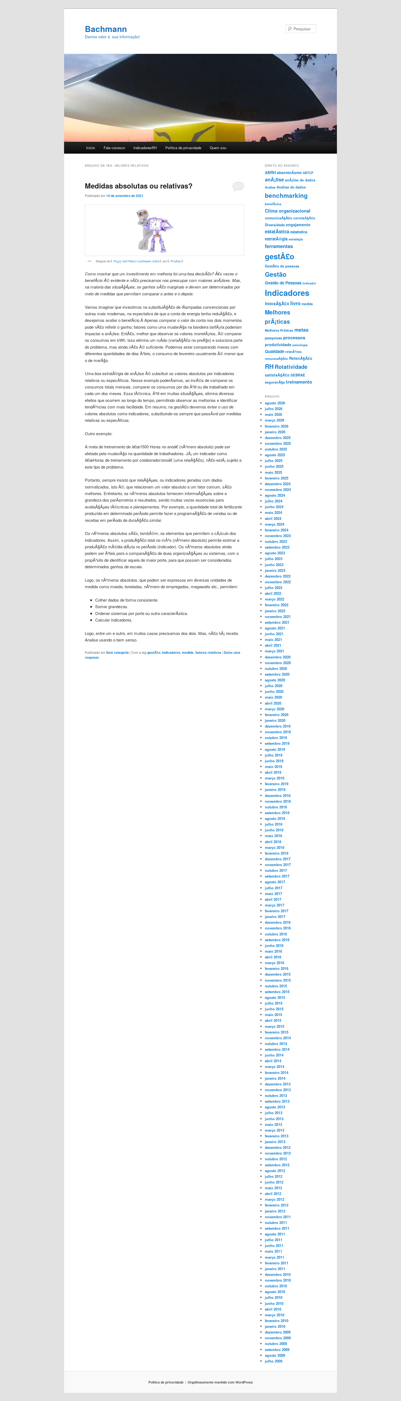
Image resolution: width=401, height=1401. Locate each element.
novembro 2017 (278, 864)
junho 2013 (274, 1118)
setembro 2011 (277, 1228)
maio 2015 (273, 1014)
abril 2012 (273, 1193)
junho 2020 (274, 691)
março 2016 (274, 962)
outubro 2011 (276, 1222)
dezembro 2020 (278, 657)
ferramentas (279, 246)
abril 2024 (273, 518)
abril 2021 (273, 645)
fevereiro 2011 (276, 1262)
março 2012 (274, 1199)
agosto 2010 (275, 1291)
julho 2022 (273, 587)
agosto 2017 (275, 881)
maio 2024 (273, 512)
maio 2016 (273, 951)
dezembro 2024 (278, 483)
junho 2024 (274, 506)
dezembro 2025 (278, 437)
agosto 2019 (275, 749)
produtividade (278, 344)
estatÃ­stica (277, 231)
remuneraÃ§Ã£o (276, 358)
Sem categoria (117, 652)
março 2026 (274, 420)
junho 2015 (274, 1008)
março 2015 (274, 1026)
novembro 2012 (278, 1153)
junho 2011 (274, 1245)
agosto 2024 (275, 495)
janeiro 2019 (275, 789)
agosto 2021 (275, 628)
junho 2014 (274, 1055)
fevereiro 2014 (276, 1072)
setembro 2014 (277, 1049)
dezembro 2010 (278, 1274)
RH (269, 366)
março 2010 (274, 1314)
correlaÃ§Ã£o (304, 218)
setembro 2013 (277, 1101)
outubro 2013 (276, 1095)
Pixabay (175, 261)
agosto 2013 (275, 1106)
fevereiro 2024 (276, 529)
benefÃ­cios (273, 204)
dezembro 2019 (278, 726)
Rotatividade (291, 366)
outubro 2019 (276, 737)
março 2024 (274, 524)
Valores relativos (208, 652)
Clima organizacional (287, 210)
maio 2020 (273, 697)
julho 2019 (273, 755)
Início (90, 147)
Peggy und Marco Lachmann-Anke (136, 261)
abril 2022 (273, 593)
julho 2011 (273, 1239)
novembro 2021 (278, 616)
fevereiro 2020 (276, 714)
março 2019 (274, 778)
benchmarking (286, 195)
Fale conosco (114, 147)
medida (187, 652)
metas (301, 329)
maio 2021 (273, 639)
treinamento (299, 381)
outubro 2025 (276, 449)
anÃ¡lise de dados (300, 180)
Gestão (275, 274)
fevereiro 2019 (276, 783)
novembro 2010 (278, 1280)
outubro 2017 (276, 870)
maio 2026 (273, 414)
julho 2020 (273, 685)
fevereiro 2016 (276, 968)
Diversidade (275, 224)
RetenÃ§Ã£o (300, 358)
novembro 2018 (278, 801)
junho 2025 (274, 466)
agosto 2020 (275, 679)
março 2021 (274, 651)
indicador (309, 283)
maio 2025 (273, 472)
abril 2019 (273, 772)
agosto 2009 (275, 1355)
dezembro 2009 (278, 1332)
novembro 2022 (278, 581)
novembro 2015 (278, 980)
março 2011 (274, 1257)
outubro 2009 (276, 1343)
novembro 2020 (278, 662)
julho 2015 (273, 1003)
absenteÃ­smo (289, 172)
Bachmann (106, 28)
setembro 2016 (277, 939)
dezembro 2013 (278, 1084)
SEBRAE (298, 375)
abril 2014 (273, 1060)
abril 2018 (273, 841)
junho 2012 (274, 1182)
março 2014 (274, 1066)
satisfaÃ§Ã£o (277, 375)
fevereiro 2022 (276, 604)
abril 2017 (273, 899)
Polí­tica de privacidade (183, 147)
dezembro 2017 (278, 858)
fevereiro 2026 (276, 426)
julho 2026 (273, 408)
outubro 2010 (276, 1285)
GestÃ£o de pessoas (282, 266)
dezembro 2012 (278, 1147)
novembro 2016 (278, 928)
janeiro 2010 (275, 1326)
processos (294, 337)
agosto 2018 (275, 818)
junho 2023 (274, 564)
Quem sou (218, 147)
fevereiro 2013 (276, 1135)
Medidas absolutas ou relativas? (139, 186)
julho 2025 (273, 460)
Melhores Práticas (279, 330)
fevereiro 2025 (276, 478)
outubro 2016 (276, 934)
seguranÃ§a (275, 382)
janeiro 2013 (275, 1141)
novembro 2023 (278, 535)
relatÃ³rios (293, 351)
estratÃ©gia (276, 239)
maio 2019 (273, 766)
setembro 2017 (277, 876)
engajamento (298, 224)
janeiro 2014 (275, 1078)
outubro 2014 (276, 1043)
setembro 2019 (277, 743)
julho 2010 (273, 1297)
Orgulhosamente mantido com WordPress (220, 1382)
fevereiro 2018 (276, 853)
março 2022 (274, 599)
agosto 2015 (275, 997)
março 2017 (274, 905)
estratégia (296, 239)
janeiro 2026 (275, 431)
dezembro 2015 (278, 974)
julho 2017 (273, 887)
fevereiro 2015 (276, 1032)
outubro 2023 (276, 541)
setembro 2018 (277, 812)
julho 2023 (273, 558)
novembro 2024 (278, 489)
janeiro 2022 (275, 610)
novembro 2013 (278, 1089)
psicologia (299, 345)
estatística (298, 231)
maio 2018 (273, 835)
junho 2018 (274, 829)
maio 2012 (273, 1187)
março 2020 (274, 708)
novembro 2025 (278, 443)
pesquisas (273, 337)
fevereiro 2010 (276, 1320)
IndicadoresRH (145, 147)
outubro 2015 (276, 985)
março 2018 (274, 847)
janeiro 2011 (275, 1268)
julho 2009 (273, 1361)
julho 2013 (273, 1112)
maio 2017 (273, 893)
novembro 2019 (278, 731)
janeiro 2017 (275, 916)
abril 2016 (273, 956)
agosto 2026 (275, 402)
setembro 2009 (277, 1349)
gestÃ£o (153, 652)
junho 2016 (274, 945)
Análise (270, 187)
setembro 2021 (277, 622)
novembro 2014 (278, 1037)
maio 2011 (273, 1251)
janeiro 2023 (275, 570)
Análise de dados (291, 187)
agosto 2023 (275, 552)
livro (295, 303)
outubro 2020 (276, 668)
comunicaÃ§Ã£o (278, 218)
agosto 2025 (275, 454)
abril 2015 (273, 1020)
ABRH (270, 172)
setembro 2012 (277, 1164)
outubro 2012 (276, 1158)
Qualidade (274, 351)
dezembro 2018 (278, 795)
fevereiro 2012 (276, 1205)
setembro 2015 (277, 991)
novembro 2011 (278, 1216)
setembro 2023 (277, 547)
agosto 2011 (275, 1234)
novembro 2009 (278, 1337)
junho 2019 (274, 760)
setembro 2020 (277, 674)
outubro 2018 (276, 807)
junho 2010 (274, 1303)
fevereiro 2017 (276, 910)
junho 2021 (274, 633)
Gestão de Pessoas (283, 283)
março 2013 (274, 1130)
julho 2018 (273, 824)
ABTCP (308, 172)
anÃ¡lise (274, 179)
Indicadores (171, 652)
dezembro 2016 (278, 922)
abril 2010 (273, 1309)
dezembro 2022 (278, 576)
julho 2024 (273, 501)
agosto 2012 (275, 1170)
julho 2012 (273, 1176)
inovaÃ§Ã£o (277, 304)
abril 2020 (273, 703)
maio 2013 (273, 1124)
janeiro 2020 (275, 720)
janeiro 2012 (275, 1211)
